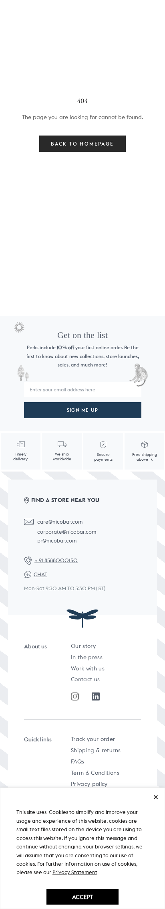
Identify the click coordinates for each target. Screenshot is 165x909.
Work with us (88, 668)
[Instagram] (75, 696)
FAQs (77, 761)
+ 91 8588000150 (56, 560)
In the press (87, 657)
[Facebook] (96, 696)
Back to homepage (82, 144)
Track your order (93, 739)
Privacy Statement (74, 872)
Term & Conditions (95, 772)
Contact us (85, 679)
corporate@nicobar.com (66, 532)
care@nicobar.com (59, 522)
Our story (83, 646)
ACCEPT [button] (82, 896)
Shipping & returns (96, 750)
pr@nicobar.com (56, 541)
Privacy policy (89, 784)
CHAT (40, 574)
